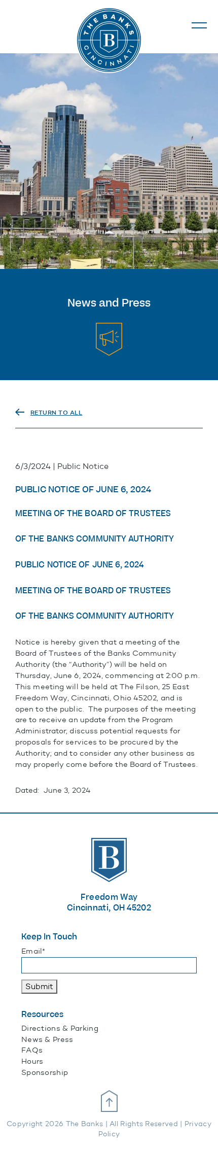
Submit (39, 986)
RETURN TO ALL (56, 412)
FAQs (32, 1050)
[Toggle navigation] (199, 25)
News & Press (47, 1039)
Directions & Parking (59, 1028)
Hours (32, 1061)
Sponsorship (44, 1072)
